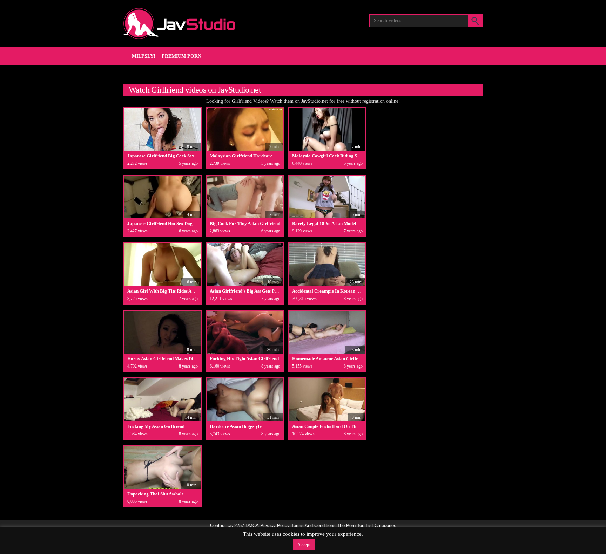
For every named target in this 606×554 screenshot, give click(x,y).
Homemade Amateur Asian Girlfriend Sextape (337, 358)
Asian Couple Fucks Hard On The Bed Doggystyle (341, 426)
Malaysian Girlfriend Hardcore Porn (246, 155)
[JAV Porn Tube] (179, 23)
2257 (239, 525)
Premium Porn (181, 56)
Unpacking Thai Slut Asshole (155, 494)
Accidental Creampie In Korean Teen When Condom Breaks (351, 291)
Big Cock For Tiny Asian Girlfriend (245, 223)
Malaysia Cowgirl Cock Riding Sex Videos (334, 155)
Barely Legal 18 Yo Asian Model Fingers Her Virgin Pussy (350, 223)
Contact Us (221, 525)
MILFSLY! (143, 56)
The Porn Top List (355, 525)
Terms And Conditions (313, 525)
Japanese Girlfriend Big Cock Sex (160, 155)
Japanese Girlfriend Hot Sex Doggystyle (167, 223)
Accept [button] (304, 544)
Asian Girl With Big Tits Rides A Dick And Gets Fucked (181, 291)
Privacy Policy (275, 525)
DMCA (252, 525)
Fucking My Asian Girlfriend (155, 426)
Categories (385, 525)
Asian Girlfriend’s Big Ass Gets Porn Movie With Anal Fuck (268, 291)
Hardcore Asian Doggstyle (236, 426)
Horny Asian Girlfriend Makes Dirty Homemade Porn (180, 358)
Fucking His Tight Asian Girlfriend (244, 358)
